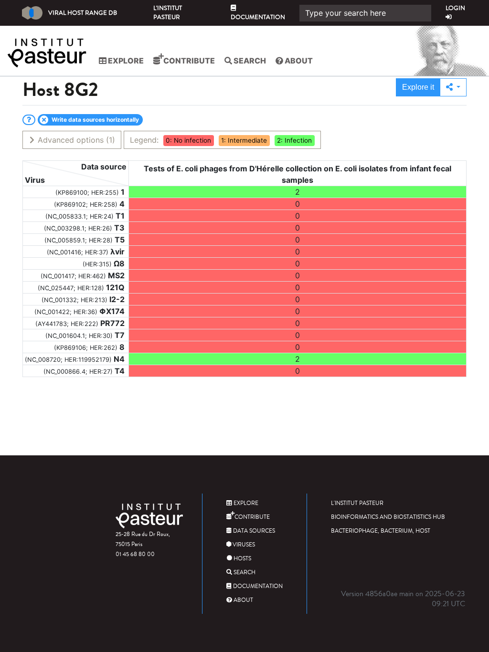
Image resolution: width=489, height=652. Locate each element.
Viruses (243, 545)
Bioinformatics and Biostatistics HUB (388, 517)
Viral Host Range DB (82, 13)
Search (249, 60)
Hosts (241, 559)
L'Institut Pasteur (167, 12)
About (298, 60)
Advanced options (75, 140)
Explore (125, 60)
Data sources (253, 531)
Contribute (188, 60)
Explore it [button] (418, 87)
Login (455, 8)
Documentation (258, 17)
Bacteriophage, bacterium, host (380, 531)
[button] (453, 87)
